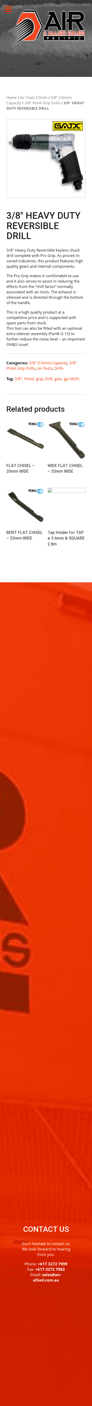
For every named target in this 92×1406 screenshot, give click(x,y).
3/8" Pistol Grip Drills (42, 102)
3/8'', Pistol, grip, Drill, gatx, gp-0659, (47, 378)
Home (11, 97)
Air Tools (27, 97)
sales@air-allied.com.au (47, 1277)
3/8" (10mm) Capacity (48, 362)
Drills (42, 97)
